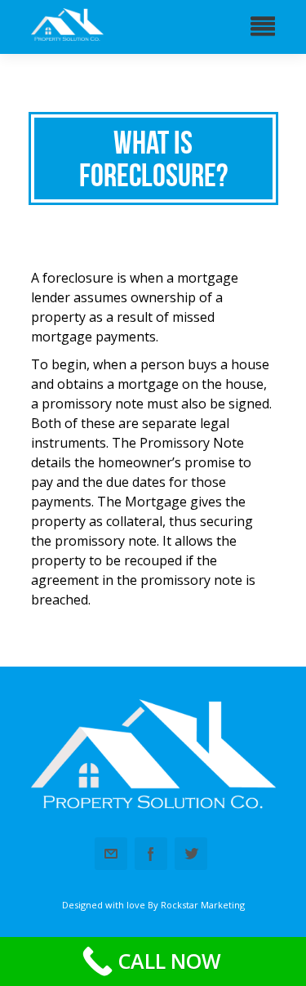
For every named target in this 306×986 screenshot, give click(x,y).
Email (111, 853)
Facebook (151, 853)
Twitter (191, 853)
